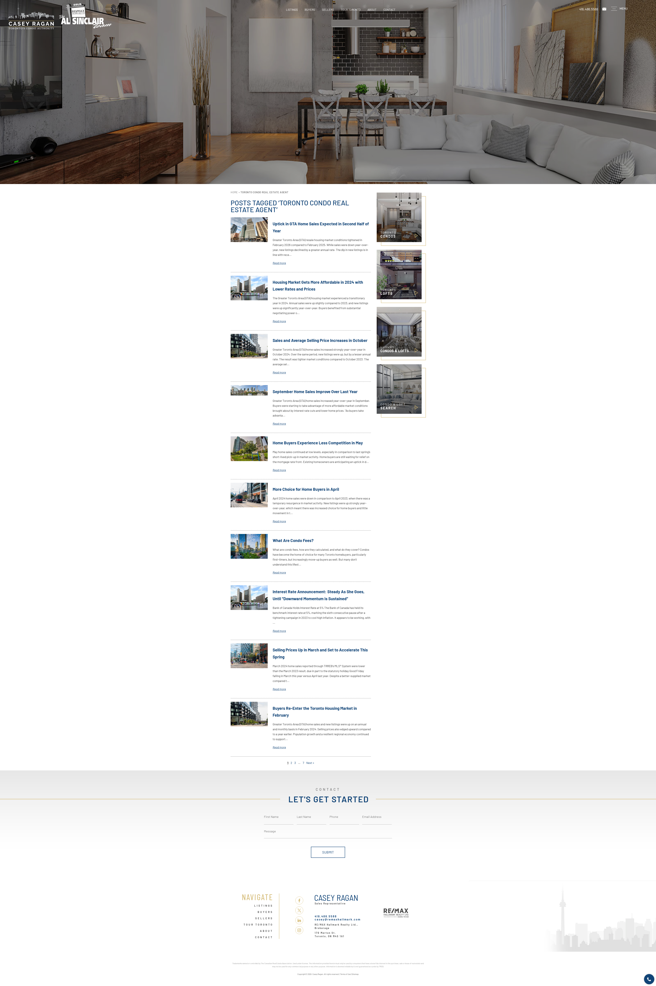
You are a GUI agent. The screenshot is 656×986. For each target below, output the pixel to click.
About (372, 9)
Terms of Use (345, 974)
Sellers (328, 9)
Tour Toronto (351, 9)
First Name (271, 816)
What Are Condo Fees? (293, 540)
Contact (389, 9)
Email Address (371, 816)
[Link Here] (82, 15)
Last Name (304, 816)
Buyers (310, 9)
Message (270, 831)
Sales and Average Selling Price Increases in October (320, 340)
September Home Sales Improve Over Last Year (315, 391)
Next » (310, 762)
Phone (334, 816)
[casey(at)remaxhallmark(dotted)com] (604, 9)
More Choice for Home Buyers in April (306, 489)
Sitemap (355, 974)
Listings (292, 9)
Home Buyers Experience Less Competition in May (318, 442)
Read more (279, 263)
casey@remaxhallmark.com (338, 919)
